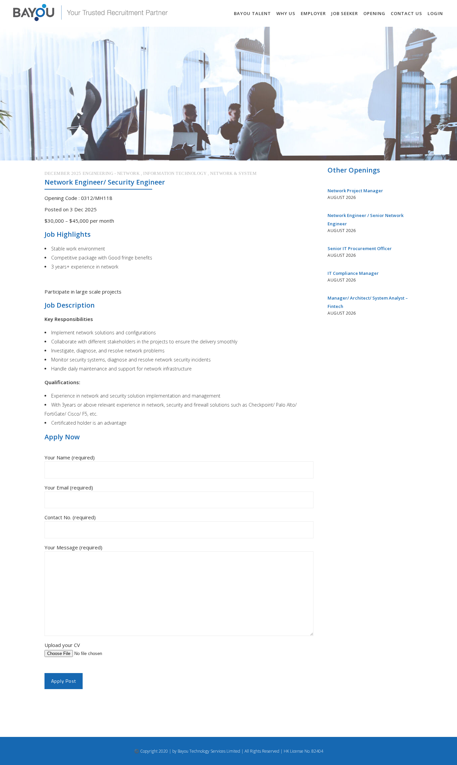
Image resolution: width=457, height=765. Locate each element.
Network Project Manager (355, 191)
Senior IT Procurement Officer (360, 248)
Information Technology (174, 173)
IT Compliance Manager (353, 273)
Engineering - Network (111, 173)
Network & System (233, 173)
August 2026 (342, 197)
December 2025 (62, 173)
